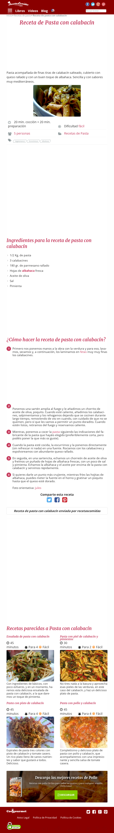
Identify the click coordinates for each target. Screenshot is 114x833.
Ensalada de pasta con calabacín (28, 636)
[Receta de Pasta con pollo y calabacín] (83, 747)
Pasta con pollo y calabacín (78, 703)
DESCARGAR (67, 795)
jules (38, 488)
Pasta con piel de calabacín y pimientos (79, 638)
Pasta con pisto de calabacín (25, 703)
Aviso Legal (23, 817)
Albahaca (45, 141)
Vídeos (33, 11)
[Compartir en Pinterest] (64, 501)
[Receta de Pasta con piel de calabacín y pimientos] (83, 680)
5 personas (22, 133)
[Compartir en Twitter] (49, 501)
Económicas (33, 141)
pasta (56, 432)
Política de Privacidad (45, 817)
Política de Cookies (70, 817)
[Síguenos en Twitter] (93, 4)
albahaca (28, 271)
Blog (44, 11)
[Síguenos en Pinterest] (103, 4)
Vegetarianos (20, 141)
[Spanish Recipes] (53, 11)
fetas (83, 352)
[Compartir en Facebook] (57, 501)
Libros (20, 11)
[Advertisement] (57, 46)
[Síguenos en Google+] (98, 4)
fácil (81, 126)
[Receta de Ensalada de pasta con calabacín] (30, 680)
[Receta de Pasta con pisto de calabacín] (30, 747)
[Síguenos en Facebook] (87, 4)
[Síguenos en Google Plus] (100, 811)
